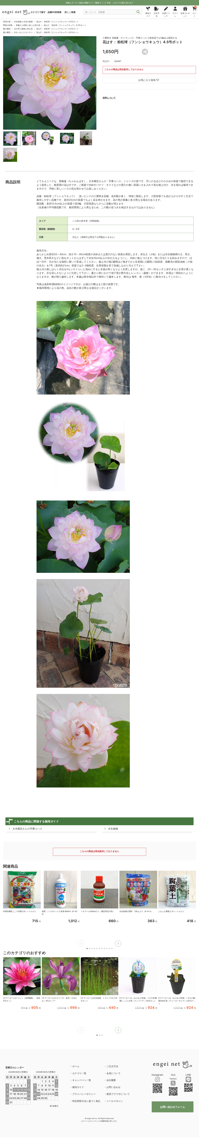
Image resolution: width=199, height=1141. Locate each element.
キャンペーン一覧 (81, 1080)
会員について (113, 1073)
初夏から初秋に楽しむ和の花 (28, 25)
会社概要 (111, 1080)
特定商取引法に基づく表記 (86, 1101)
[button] (118, 943)
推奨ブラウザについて (118, 1094)
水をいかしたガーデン (23, 32)
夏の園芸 (7, 29)
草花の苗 (7, 21)
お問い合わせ (113, 1087)
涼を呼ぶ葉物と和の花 (23, 29)
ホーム (75, 1066)
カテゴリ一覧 (79, 1073)
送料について (109, 97)
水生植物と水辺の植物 (23, 21)
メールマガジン (114, 1101)
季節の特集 (7, 25)
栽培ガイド (78, 1087)
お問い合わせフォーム (172, 1106)
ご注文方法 (112, 1066)
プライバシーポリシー (84, 1094)
